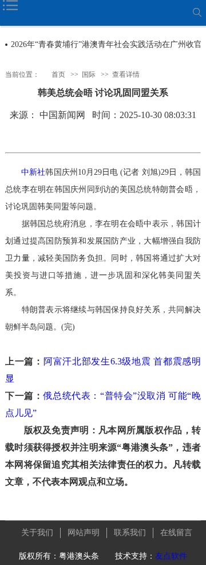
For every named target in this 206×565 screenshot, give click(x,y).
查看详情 (126, 74)
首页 (58, 74)
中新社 (33, 172)
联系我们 (130, 532)
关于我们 (37, 532)
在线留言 (176, 532)
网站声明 (84, 532)
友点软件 (171, 556)
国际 (89, 74)
